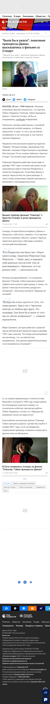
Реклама (19, 626)
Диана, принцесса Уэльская (24, 483)
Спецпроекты (8, 626)
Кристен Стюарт (10, 487)
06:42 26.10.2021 (8, 33)
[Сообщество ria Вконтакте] (24, 608)
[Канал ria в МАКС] (6, 608)
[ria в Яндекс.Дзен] (15, 608)
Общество (16, 622)
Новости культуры (25, 487)
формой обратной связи (23, 674)
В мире (36, 622)
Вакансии (6, 635)
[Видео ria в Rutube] (41, 608)
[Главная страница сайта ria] (14, 22)
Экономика (27, 622)
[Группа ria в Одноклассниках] (32, 608)
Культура (7, 483)
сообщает (20, 119)
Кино (5, 491)
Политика (6, 622)
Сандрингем (40, 487)
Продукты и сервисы (34, 626)
